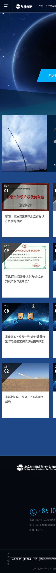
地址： (32, 520)
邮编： (32, 530)
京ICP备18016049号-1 (42, 569)
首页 (41, 6)
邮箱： (32, 525)
